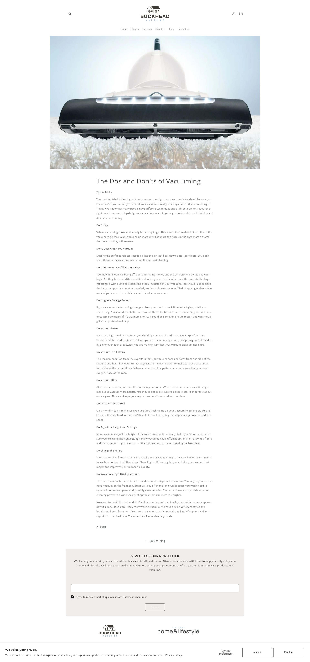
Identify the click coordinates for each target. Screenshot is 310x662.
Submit (155, 607)
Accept (257, 652)
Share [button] (103, 527)
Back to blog (157, 541)
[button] (69, 13)
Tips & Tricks (104, 192)
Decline (288, 652)
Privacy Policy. (174, 655)
